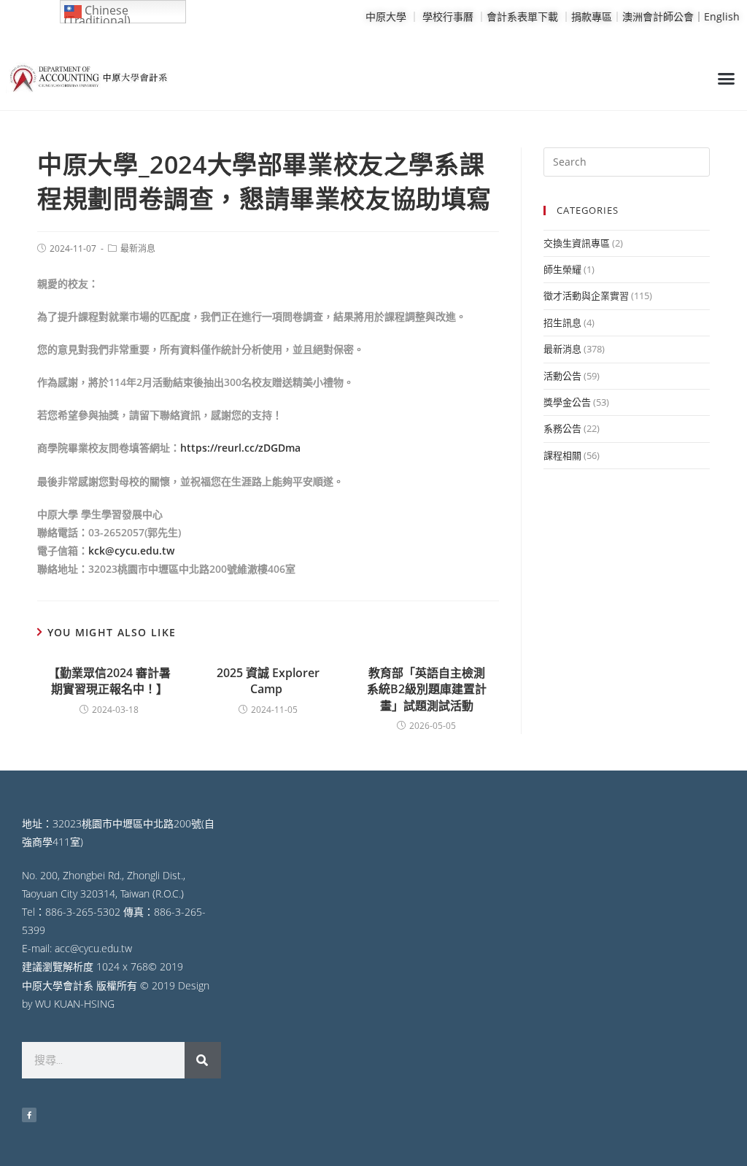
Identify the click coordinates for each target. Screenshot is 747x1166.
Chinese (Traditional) (97, 12)
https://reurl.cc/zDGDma (240, 448)
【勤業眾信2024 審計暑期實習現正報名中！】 (109, 681)
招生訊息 (562, 322)
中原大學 (385, 16)
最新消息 (137, 248)
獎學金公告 (567, 402)
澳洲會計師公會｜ (663, 16)
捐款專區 (591, 16)
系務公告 (562, 428)
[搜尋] (203, 1060)
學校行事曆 (447, 16)
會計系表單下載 (522, 16)
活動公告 (562, 375)
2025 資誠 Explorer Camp (268, 681)
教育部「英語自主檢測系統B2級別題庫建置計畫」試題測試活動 (427, 689)
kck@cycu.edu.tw (131, 550)
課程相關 (562, 455)
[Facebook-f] (29, 1115)
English (722, 16)
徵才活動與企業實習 (586, 295)
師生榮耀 (562, 269)
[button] (726, 79)
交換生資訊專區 (576, 243)
